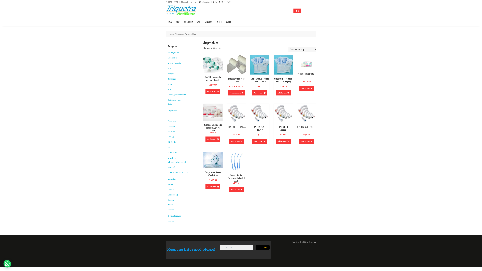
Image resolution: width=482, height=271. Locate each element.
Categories (188, 21)
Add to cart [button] (211, 91)
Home (170, 21)
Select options (235, 93)
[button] (7, 263)
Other (219, 21)
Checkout (209, 21)
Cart (199, 21)
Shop (178, 21)
